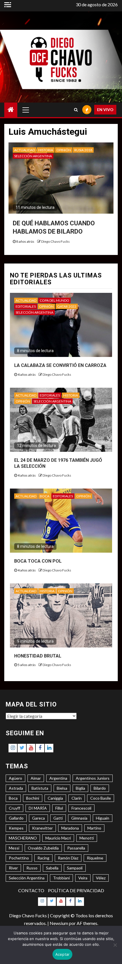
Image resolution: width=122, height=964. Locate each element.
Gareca (38, 818)
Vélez (101, 877)
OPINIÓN (63, 150)
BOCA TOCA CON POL (38, 561)
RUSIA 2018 (83, 150)
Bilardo (100, 788)
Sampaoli (75, 867)
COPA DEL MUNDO (54, 300)
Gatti (58, 818)
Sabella (52, 867)
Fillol (59, 808)
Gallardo (16, 818)
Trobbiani (61, 877)
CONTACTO (31, 890)
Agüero (15, 778)
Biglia (80, 788)
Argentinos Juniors (93, 778)
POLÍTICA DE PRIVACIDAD (76, 890)
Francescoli (81, 808)
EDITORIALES (26, 306)
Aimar (36, 778)
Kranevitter (42, 828)
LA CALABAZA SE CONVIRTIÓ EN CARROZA (60, 365)
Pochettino (19, 857)
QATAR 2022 (66, 306)
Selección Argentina (27, 877)
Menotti (86, 838)
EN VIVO (105, 109)
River (13, 867)
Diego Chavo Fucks (55, 241)
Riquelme (95, 857)
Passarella (76, 847)
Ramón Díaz (68, 857)
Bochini (32, 798)
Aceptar (62, 954)
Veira (82, 877)
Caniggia (55, 798)
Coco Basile (100, 798)
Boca (13, 798)
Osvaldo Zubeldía (43, 847)
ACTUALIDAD (24, 150)
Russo (31, 867)
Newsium (59, 923)
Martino (94, 828)
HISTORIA (45, 150)
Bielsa (62, 788)
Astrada (16, 788)
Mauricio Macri (58, 838)
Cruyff (14, 808)
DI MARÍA (38, 808)
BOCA (44, 496)
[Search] (75, 109)
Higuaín (102, 818)
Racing (43, 857)
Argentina (58, 778)
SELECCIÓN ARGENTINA (33, 156)
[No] (115, 945)
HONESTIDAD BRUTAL (37, 656)
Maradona (70, 828)
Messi (14, 847)
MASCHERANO (23, 838)
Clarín (76, 798)
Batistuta (39, 788)
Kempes (16, 828)
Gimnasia (79, 818)
